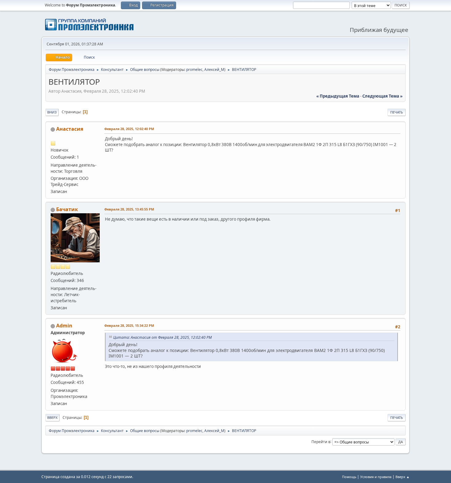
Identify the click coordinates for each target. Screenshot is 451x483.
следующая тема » (382, 96)
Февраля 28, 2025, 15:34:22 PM (129, 325)
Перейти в (320, 441)
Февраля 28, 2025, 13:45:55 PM (129, 209)
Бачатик (67, 209)
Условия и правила (375, 476)
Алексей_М (214, 69)
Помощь (349, 476)
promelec (194, 69)
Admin (64, 325)
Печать (396, 112)
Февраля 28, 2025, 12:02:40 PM (129, 128)
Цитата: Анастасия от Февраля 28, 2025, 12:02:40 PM (162, 337)
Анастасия (69, 129)
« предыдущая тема (337, 96)
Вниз (52, 112)
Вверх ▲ (402, 476)
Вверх (52, 417)
